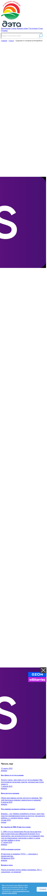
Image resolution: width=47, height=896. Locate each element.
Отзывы (4, 31)
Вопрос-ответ (22, 28)
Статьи (14, 28)
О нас (40, 28)
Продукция (5, 28)
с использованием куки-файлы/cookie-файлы (16, 892)
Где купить (33, 28)
